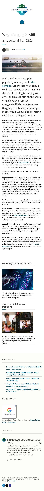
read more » (12, 422)
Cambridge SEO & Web (20, 440)
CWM (23, 49)
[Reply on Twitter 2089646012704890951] (8, 460)
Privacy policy (12, 481)
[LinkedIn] (3, 485)
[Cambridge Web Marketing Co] (22, 12)
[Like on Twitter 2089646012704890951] (15, 460)
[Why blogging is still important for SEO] (22, 63)
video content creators (21, 215)
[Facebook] (10, 485)
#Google (9, 448)
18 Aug (10, 443)
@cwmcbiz (38, 440)
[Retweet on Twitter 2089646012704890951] (12, 460)
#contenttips (26, 455)
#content (13, 446)
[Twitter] (6, 485)
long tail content (24, 162)
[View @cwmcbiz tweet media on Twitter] (32, 455)
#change (19, 452)
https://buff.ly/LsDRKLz (14, 455)
